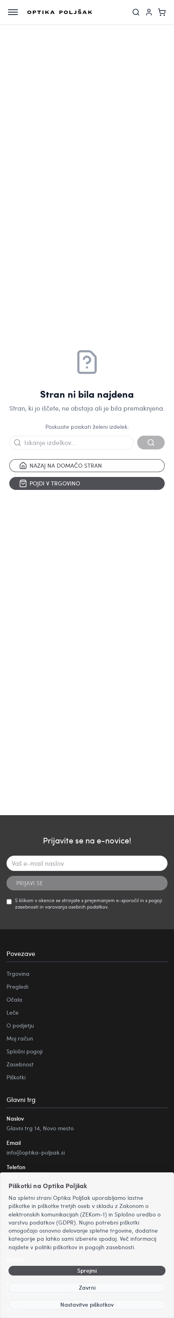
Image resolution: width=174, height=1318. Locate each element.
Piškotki (15, 1077)
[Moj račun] (149, 12)
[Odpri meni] (12, 12)
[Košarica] (162, 12)
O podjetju (20, 1025)
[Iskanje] (136, 12)
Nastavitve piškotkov (87, 1304)
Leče (12, 1012)
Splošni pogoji (24, 1051)
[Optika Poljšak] (59, 12)
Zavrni (87, 1287)
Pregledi (17, 986)
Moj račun (19, 1038)
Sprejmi (87, 1270)
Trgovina (18, 973)
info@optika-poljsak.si (35, 1152)
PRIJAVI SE (29, 883)
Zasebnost (20, 1064)
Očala (14, 999)
